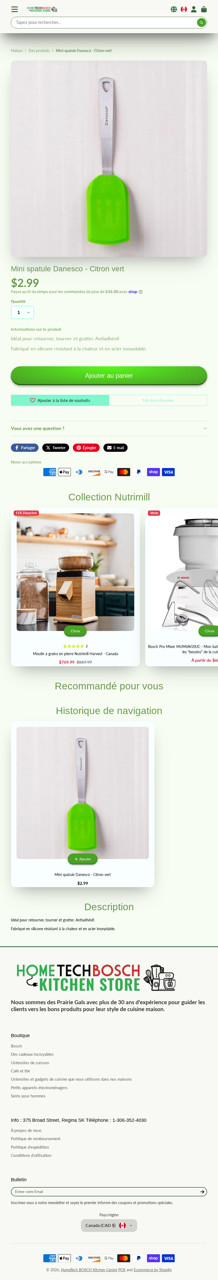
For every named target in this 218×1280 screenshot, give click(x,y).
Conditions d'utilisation (31, 1155)
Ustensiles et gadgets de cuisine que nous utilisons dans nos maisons (71, 1079)
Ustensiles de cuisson (30, 1062)
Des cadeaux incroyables (32, 1054)
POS (121, 1270)
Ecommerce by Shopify (153, 1270)
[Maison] (42, 9)
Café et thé (20, 1070)
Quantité (18, 301)
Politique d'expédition (30, 1147)
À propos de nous (26, 1130)
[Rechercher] (201, 22)
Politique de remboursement (35, 1138)
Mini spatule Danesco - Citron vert (82, 804)
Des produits (39, 50)
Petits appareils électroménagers (39, 1087)
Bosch (16, 1045)
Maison (17, 50)
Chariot (204, 9)
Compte (194, 9)
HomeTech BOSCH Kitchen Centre (89, 1270)
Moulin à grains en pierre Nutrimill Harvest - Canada (75, 587)
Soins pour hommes (28, 1095)
